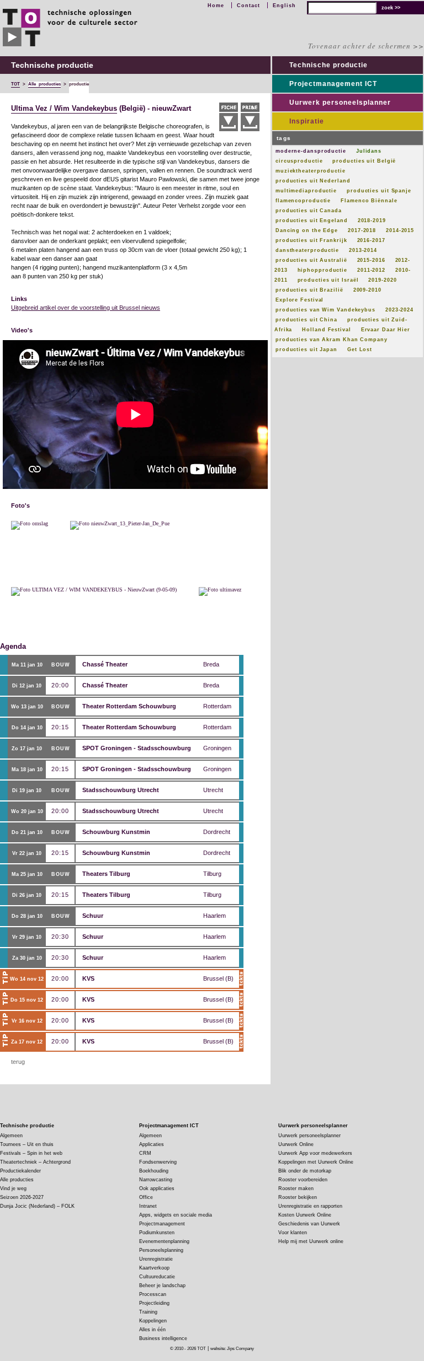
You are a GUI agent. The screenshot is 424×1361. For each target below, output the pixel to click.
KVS (88, 978)
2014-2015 (400, 230)
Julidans (368, 151)
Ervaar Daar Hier (385, 329)
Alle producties (17, 1179)
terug (18, 1061)
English (284, 5)
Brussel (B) (218, 978)
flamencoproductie (303, 200)
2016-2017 (371, 240)
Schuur (92, 915)
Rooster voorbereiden (302, 1179)
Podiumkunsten (156, 1232)
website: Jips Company (232, 1348)
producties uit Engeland (311, 220)
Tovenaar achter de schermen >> (366, 46)
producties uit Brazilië (309, 290)
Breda (211, 664)
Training (148, 1312)
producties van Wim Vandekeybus (325, 310)
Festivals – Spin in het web (31, 1153)
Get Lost (359, 349)
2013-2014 (363, 250)
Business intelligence (163, 1338)
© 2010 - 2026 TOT (188, 1348)
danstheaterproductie (307, 250)
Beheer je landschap (162, 1285)
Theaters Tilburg (106, 873)
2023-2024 (399, 310)
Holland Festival (326, 329)
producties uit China (306, 319)
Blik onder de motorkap (304, 1171)
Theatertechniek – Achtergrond (35, 1162)
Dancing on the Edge (306, 230)
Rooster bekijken (297, 1197)
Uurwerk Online (296, 1144)
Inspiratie (306, 121)
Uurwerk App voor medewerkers (315, 1153)
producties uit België (364, 161)
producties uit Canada (308, 210)
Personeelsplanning (161, 1250)
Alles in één (152, 1329)
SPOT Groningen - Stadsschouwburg (136, 748)
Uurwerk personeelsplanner (340, 102)
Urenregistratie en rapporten (310, 1206)
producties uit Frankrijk (311, 240)
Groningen (217, 748)
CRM (145, 1153)
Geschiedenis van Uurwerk (309, 1223)
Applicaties (151, 1144)
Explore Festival (299, 300)
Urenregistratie (156, 1259)
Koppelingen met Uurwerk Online (315, 1162)
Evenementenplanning (164, 1241)
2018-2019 (372, 220)
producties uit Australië (311, 260)
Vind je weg (13, 1188)
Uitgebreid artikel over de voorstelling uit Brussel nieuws (85, 307)
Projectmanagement (162, 1223)
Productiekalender (20, 1171)
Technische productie (328, 65)
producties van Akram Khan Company (331, 339)
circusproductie (299, 161)
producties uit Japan (306, 349)
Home (216, 5)
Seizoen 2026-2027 (22, 1197)
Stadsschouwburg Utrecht (120, 790)
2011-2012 (371, 270)
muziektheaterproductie (310, 171)
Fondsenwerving (158, 1162)
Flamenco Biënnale (369, 200)
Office (146, 1197)
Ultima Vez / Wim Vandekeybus (64, 108)
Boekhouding (153, 1171)
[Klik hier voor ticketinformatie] (241, 979)
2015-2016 (371, 260)
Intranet (148, 1206)
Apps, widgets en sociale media (175, 1215)
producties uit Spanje (379, 190)
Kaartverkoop (154, 1268)
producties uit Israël (328, 280)
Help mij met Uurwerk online (310, 1241)
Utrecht (213, 790)
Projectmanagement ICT (333, 84)
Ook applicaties (156, 1188)
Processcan (152, 1294)
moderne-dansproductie (310, 151)
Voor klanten (292, 1232)
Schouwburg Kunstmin (116, 832)
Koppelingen (153, 1321)
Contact (248, 5)
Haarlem (214, 915)
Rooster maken (296, 1188)
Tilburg (212, 873)
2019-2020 (382, 280)
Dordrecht (216, 832)
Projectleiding (154, 1303)
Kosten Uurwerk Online (304, 1215)
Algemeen (11, 1135)
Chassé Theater (105, 664)
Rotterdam (217, 706)
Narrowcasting (155, 1179)
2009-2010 (367, 290)
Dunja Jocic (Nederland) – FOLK (37, 1206)
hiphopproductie (323, 270)
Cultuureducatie (157, 1276)
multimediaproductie (306, 190)
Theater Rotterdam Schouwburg (129, 706)
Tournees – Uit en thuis (27, 1144)
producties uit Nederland (313, 181)
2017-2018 (362, 230)
